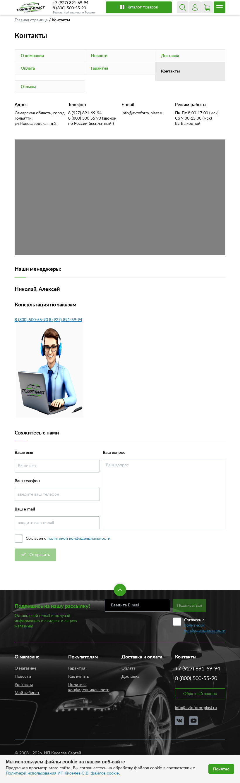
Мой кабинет (27, 693)
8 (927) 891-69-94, (85, 113)
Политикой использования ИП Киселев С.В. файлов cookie (62, 773)
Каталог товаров (142, 7)
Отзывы (28, 87)
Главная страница (32, 20)
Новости (99, 56)
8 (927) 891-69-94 (65, 320)
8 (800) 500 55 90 (84, 118)
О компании (32, 56)
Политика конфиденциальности (88, 687)
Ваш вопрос (114, 453)
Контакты (24, 685)
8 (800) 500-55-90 (69, 8)
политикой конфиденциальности (78, 539)
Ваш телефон (27, 481)
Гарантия (99, 68)
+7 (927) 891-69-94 (70, 3)
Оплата (28, 68)
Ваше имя (24, 453)
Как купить (78, 677)
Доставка (170, 56)
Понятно (221, 769)
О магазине (25, 668)
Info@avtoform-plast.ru (142, 113)
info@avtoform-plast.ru (196, 708)
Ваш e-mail (25, 509)
